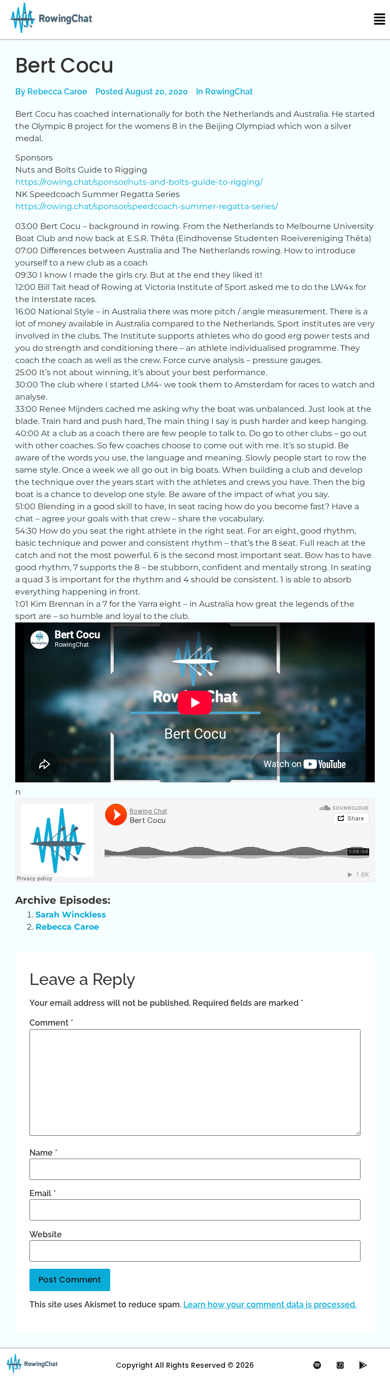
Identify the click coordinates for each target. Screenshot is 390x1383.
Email (42, 1194)
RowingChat (229, 91)
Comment (51, 1023)
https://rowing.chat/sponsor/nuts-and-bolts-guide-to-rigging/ (139, 182)
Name (43, 1153)
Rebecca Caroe (67, 927)
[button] (380, 19)
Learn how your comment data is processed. (269, 1304)
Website (45, 1235)
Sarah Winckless (71, 914)
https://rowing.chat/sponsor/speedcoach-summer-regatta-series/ (146, 206)
